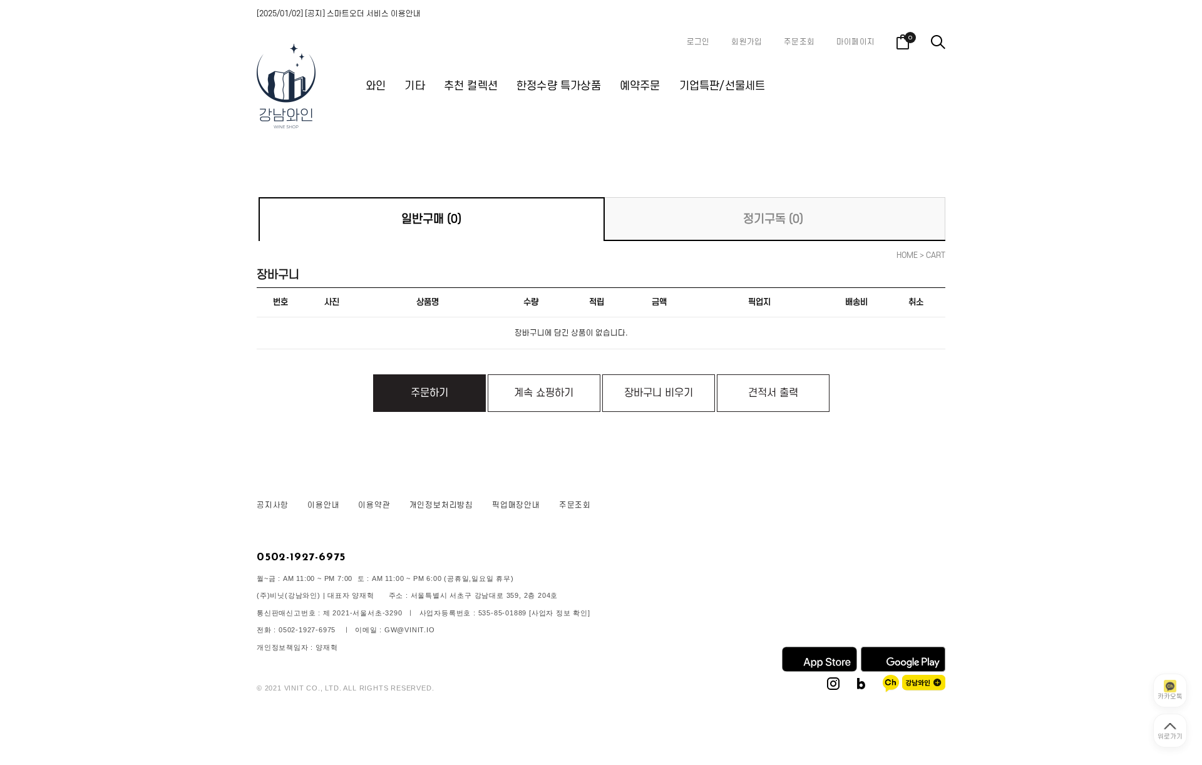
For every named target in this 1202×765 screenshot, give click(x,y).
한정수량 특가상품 (558, 86)
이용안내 (323, 505)
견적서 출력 (773, 393)
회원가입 (746, 42)
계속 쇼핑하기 (543, 393)
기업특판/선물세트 (722, 86)
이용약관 (374, 505)
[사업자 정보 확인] (559, 613)
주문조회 (799, 42)
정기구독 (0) (773, 219)
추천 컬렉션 (471, 86)
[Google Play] (903, 669)
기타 (414, 86)
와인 (376, 86)
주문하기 (429, 393)
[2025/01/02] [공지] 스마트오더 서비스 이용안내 (339, 13)
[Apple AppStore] (819, 669)
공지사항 (273, 505)
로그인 (698, 42)
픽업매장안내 (516, 505)
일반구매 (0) (431, 219)
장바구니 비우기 (658, 393)
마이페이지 (855, 42)
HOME (907, 255)
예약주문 (640, 86)
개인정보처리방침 (441, 505)
